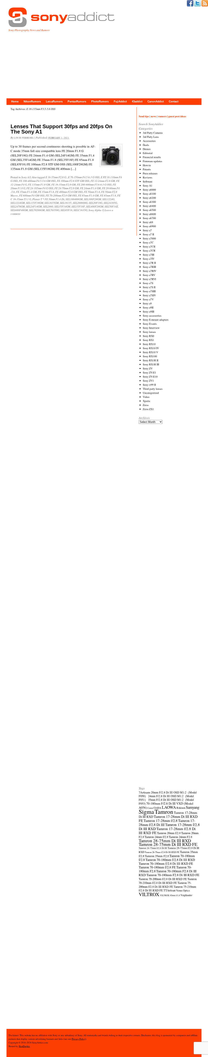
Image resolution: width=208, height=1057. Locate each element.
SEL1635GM (51, 203)
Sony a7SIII (149, 291)
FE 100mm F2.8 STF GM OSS (73, 181)
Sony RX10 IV (151, 348)
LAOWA (169, 807)
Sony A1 (25, 177)
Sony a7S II (149, 287)
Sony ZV (148, 368)
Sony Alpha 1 (96, 210)
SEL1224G (108, 199)
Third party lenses (152, 389)
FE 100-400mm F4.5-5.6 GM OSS (37, 181)
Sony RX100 (150, 356)
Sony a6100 (149, 193)
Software (147, 181)
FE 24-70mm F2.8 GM (66, 188)
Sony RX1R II (150, 360)
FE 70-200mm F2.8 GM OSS (61, 195)
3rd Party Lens (151, 137)
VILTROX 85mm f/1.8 (170, 895)
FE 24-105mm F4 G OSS (39, 188)
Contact (173, 101)
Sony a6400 (149, 206)
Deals (146, 145)
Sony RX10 (149, 344)
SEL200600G (80, 203)
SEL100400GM (74, 199)
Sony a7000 (149, 238)
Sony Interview (151, 328)
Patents (147, 169)
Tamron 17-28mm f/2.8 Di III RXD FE (167, 830)
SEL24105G (110, 203)
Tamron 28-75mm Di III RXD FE (168, 844)
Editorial (148, 153)
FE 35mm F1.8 (46, 192)
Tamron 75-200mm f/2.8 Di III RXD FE (165, 885)
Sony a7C (148, 242)
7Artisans (144, 792)
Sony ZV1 (148, 380)
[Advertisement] (104, 62)
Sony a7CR (149, 250)
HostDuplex (24, 1046)
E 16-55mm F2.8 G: (56, 177)
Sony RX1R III (151, 364)
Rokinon (181, 808)
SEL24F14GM (34, 206)
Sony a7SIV (149, 295)
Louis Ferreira (24, 137)
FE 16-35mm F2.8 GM (63, 184)
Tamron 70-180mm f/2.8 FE (157, 867)
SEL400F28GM (94, 206)
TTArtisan (170, 890)
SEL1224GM (18, 203)
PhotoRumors (100, 101)
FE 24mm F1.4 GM (90, 188)
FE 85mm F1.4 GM (88, 195)
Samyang (192, 807)
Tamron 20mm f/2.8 (169, 833)
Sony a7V (148, 299)
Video (146, 397)
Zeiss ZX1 (148, 409)
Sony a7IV (148, 258)
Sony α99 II (149, 384)
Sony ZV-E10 (150, 376)
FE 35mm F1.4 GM (26, 192)
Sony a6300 (149, 202)
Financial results (152, 157)
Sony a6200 (149, 198)
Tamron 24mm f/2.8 (156, 837)
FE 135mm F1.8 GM (39, 184)
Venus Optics (183, 890)
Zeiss (145, 405)
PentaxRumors (77, 101)
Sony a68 (148, 222)
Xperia (146, 401)
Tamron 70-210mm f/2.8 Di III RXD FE (168, 881)
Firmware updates (152, 161)
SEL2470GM (18, 206)
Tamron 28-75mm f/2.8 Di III (153, 848)
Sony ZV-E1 (149, 372)
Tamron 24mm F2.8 (180, 837)
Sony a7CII (149, 246)
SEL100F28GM (92, 199)
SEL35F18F (78, 206)
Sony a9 (147, 303)
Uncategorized (151, 393)
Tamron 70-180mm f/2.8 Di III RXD (170, 859)
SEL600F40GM (19, 210)
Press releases (150, 173)
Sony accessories (152, 315)
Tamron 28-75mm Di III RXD (165, 840)
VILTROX (149, 894)
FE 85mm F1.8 (108, 195)
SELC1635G (80, 210)
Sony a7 (147, 230)
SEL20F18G (95, 203)
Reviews (147, 177)
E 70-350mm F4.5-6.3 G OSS (84, 177)
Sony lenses (149, 332)
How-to (147, 165)
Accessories (149, 141)
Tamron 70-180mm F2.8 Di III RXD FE (172, 875)
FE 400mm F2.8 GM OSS (69, 192)
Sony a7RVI (149, 279)
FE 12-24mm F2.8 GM (103, 181)
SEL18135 (66, 203)
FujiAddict (120, 101)
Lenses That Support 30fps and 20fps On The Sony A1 (61, 129)
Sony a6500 (149, 210)
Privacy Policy (78, 1038)
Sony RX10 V (150, 352)
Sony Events (150, 324)
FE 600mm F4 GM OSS (31, 195)
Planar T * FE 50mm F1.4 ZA (48, 199)
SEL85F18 (66, 210)
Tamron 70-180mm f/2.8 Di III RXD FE (166, 863)
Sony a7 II (148, 234)
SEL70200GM (37, 210)
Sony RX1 (148, 340)
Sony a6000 (149, 189)
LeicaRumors (54, 101)
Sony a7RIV (149, 271)
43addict (137, 101)
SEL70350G (52, 210)
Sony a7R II (149, 263)
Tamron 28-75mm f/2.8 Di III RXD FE (162, 852)
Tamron (164, 811)
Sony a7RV (149, 275)
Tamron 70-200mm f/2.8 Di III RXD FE (163, 879)
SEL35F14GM (62, 206)
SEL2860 (48, 206)
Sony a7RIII (149, 267)
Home (14, 101)
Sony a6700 (149, 218)
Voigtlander (186, 895)
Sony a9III (148, 311)
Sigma (146, 811)
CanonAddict (155, 101)
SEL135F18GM (34, 203)
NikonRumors (32, 101)
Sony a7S (148, 283)
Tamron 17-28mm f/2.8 (161, 820)
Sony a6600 (149, 214)
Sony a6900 (149, 226)
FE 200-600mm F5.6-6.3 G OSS (94, 184)
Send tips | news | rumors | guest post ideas (162, 116)
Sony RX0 (148, 336)
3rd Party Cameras (153, 133)
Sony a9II (148, 307)
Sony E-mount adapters (155, 319)
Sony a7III (148, 254)
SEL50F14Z (111, 206)
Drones (147, 149)
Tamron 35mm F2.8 (157, 856)
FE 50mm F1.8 (92, 192)
